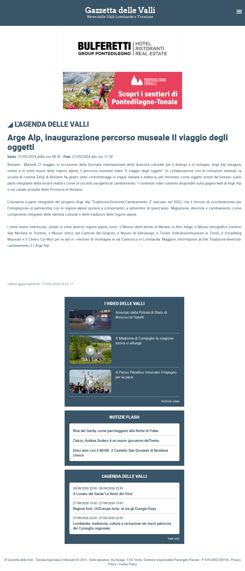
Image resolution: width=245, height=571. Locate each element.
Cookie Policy (128, 564)
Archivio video (170, 401)
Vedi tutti (173, 538)
